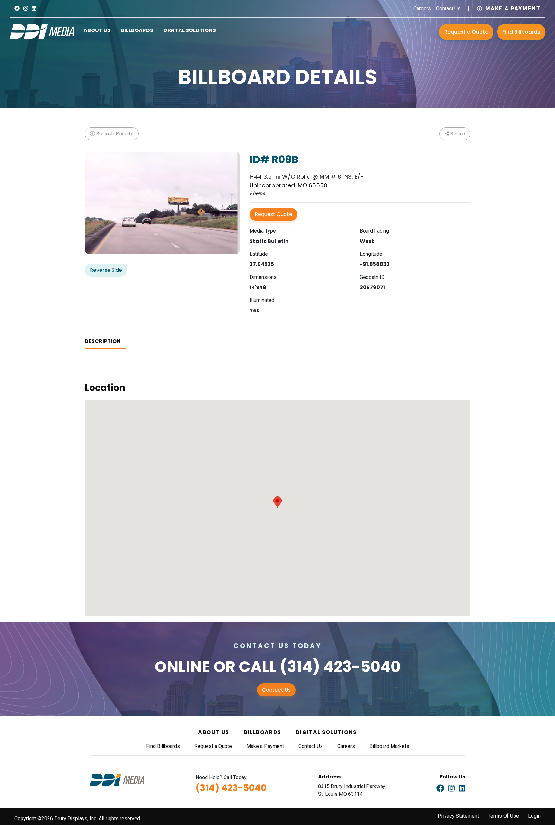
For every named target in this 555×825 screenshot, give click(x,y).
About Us (97, 30)
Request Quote (273, 214)
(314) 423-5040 (340, 666)
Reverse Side (106, 270)
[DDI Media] (42, 31)
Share (457, 133)
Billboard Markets (389, 746)
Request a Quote (466, 32)
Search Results (114, 133)
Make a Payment (513, 8)
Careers (422, 8)
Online (182, 666)
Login (534, 816)
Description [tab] (102, 341)
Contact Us (448, 8)
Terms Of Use (503, 816)
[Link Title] (17, 8)
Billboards (137, 30)
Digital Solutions (189, 30)
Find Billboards (521, 32)
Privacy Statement (458, 816)
